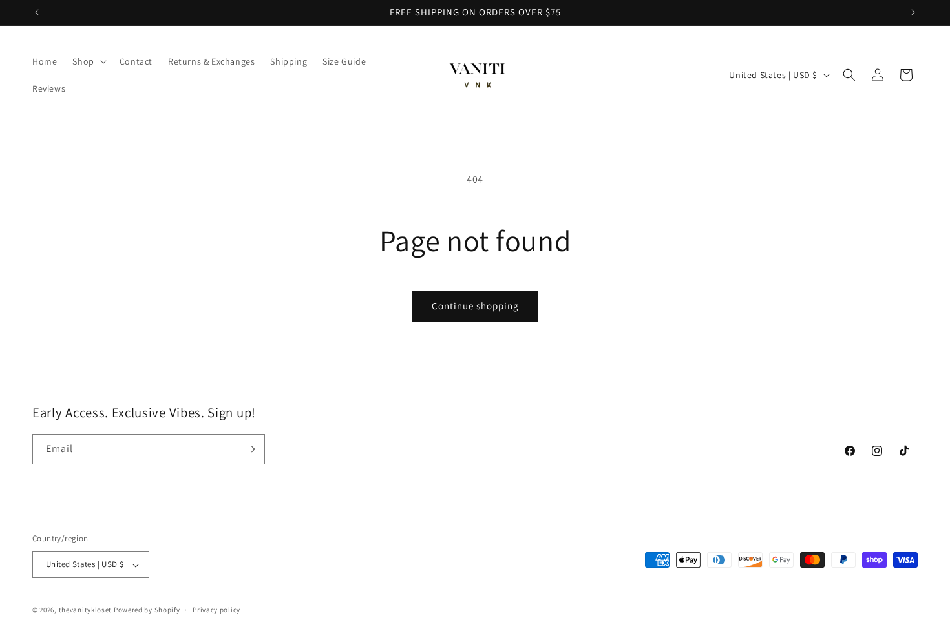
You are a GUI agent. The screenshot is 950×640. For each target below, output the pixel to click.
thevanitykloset (85, 610)
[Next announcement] (913, 12)
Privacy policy (216, 609)
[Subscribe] (250, 449)
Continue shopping (475, 306)
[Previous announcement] (37, 12)
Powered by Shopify (147, 610)
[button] (88, 61)
